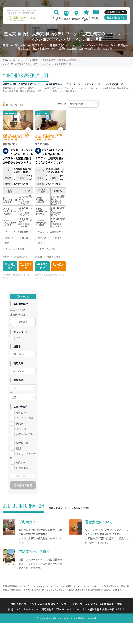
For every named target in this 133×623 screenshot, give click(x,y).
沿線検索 (66, 19)
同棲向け (21, 423)
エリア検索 (56, 19)
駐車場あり (22, 467)
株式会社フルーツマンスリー (17, 276)
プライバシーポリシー (66, 609)
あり (18, 338)
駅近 (18, 448)
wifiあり (20, 462)
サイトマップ (31, 609)
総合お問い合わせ (116, 17)
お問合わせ (11, 266)
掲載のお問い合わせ (113, 609)
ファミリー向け (24, 418)
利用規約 (46, 609)
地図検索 (76, 19)
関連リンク (14, 609)
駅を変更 (23, 322)
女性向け (21, 412)
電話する (28, 266)
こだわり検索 (86, 19)
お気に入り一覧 (117, 12)
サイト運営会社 (90, 609)
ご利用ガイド (96, 19)
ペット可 (21, 428)
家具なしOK (22, 443)
